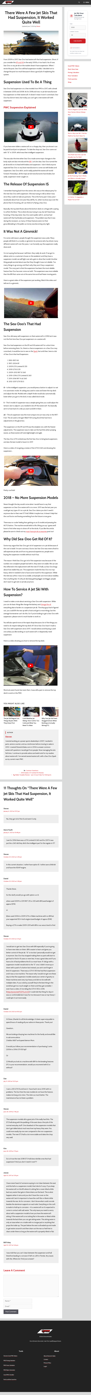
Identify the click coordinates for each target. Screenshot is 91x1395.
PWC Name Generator (9, 1370)
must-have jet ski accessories (36, 531)
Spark (36, 351)
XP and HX (20, 62)
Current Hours (74, 31)
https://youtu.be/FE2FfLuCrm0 (18, 992)
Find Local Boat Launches (10, 1379)
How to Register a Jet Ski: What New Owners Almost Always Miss (77, 112)
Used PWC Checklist (9, 1374)
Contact (46, 1359)
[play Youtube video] (31, 127)
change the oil (46, 604)
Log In (45, 1366)
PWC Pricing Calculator (9, 1360)
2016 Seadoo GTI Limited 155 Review (32, 773)
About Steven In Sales (49, 1356)
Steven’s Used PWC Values (10, 1356)
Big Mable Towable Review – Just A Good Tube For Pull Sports (32, 775)
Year (71, 23)
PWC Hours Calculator (9, 1365)
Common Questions (32, 770)
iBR (30, 162)
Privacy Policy (47, 1363)
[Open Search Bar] (79, 2)
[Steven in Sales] (8, 2)
